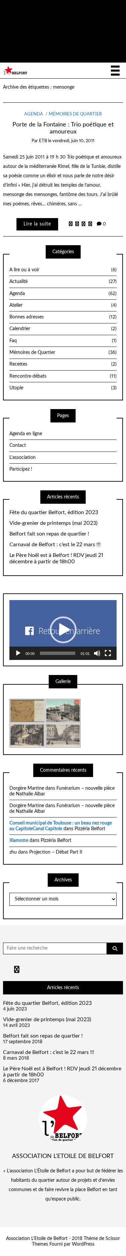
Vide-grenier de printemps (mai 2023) (53, 523)
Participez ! (20, 469)
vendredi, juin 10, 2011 (73, 141)
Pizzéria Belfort (90, 829)
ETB (43, 141)
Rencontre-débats (63, 376)
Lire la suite (37, 224)
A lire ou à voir (63, 270)
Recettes (63, 364)
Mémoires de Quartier (75, 114)
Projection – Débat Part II (55, 852)
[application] (63, 630)
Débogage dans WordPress (35, 42)
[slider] (57, 653)
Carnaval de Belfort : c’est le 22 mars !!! (54, 544)
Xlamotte (18, 840)
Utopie (63, 388)
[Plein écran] (107, 653)
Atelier (63, 305)
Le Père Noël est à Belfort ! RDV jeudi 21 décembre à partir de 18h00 (56, 558)
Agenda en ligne (25, 433)
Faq (63, 341)
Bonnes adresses (63, 317)
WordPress (83, 1244)
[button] (63, 629)
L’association (22, 457)
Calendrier (63, 328)
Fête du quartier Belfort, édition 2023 (53, 512)
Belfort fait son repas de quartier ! (49, 534)
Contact (17, 445)
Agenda (33, 114)
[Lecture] (18, 653)
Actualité (63, 281)
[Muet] (97, 653)
